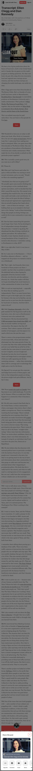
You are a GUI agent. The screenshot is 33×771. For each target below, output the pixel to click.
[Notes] (25, 763)
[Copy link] (5, 763)
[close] (29, 734)
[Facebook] (12, 763)
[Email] (19, 763)
